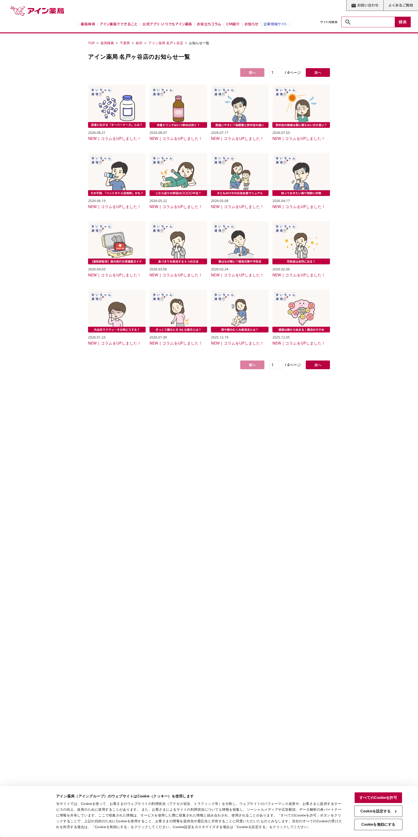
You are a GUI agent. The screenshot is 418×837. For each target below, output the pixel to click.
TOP (91, 43)
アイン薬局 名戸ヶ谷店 (165, 43)
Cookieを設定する (375, 811)
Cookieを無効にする (378, 824)
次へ (317, 72)
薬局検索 (107, 43)
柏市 (139, 43)
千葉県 (125, 43)
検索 (403, 22)
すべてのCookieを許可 (378, 797)
